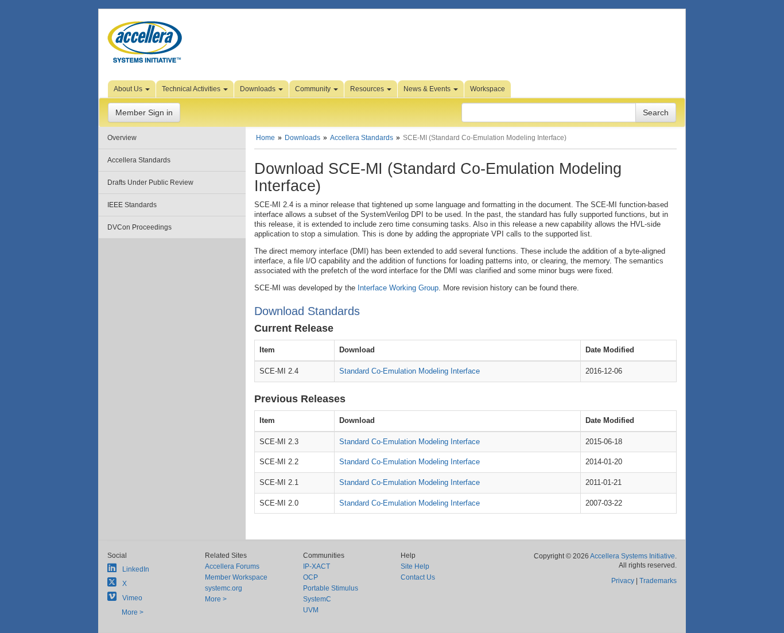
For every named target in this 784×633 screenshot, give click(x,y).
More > (132, 612)
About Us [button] (129, 89)
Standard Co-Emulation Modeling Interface (409, 371)
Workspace (487, 89)
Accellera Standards (138, 160)
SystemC (317, 599)
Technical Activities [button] (192, 89)
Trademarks (658, 581)
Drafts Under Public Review (150, 182)
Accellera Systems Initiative (632, 556)
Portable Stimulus (330, 588)
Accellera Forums (232, 566)
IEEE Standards (132, 205)
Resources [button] (368, 89)
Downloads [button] (258, 89)
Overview (122, 138)
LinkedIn (135, 569)
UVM (311, 610)
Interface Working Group (398, 288)
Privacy (622, 581)
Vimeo (132, 598)
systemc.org (223, 588)
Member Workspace (236, 577)
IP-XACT (316, 566)
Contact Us (418, 577)
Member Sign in (144, 112)
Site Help (415, 566)
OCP (310, 577)
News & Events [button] (427, 89)
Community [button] (313, 89)
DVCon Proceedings (139, 227)
